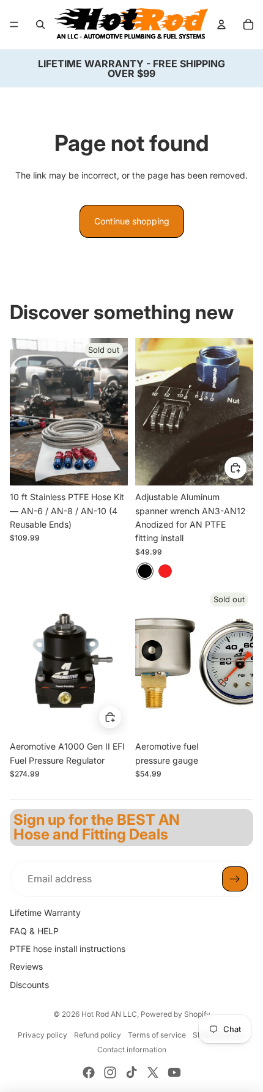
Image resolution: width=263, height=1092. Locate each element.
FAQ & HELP (34, 931)
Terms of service (157, 1034)
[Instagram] (110, 1072)
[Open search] (40, 24)
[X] (153, 1072)
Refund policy (97, 1034)
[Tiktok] (131, 1072)
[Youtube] (174, 1072)
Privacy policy (42, 1034)
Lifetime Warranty (45, 912)
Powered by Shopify (175, 1014)
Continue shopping (131, 221)
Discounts (29, 984)
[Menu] (14, 24)
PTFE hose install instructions (67, 948)
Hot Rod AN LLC (109, 1014)
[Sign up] (235, 879)
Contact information (131, 1049)
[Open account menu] (221, 24)
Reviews (26, 966)
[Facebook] (88, 1072)
